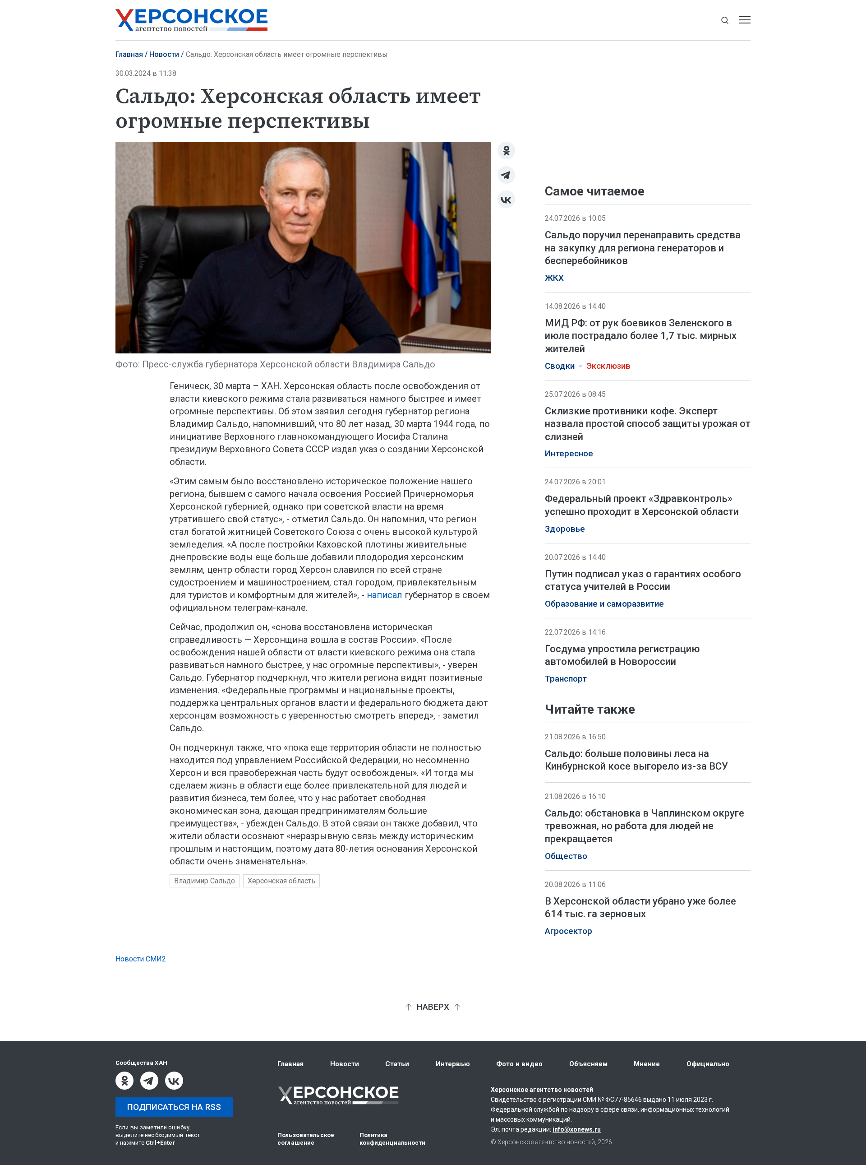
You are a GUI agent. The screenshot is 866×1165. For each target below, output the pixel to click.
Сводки (560, 366)
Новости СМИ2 (140, 959)
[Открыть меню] (745, 20)
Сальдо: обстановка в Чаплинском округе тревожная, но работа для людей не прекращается (644, 826)
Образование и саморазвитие (604, 604)
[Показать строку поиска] (724, 20)
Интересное (569, 454)
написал (386, 594)
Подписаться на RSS (174, 1107)
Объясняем (588, 1064)
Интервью (453, 1064)
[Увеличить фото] (303, 246)
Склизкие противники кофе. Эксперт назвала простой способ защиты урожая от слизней (648, 423)
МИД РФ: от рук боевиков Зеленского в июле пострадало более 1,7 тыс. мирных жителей (641, 335)
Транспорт (566, 679)
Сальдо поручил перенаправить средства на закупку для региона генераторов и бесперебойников (643, 247)
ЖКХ (554, 278)
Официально (707, 1064)
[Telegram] (506, 175)
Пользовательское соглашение (305, 1139)
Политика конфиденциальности (392, 1139)
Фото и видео (519, 1064)
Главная (129, 54)
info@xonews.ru (577, 1129)
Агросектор (568, 931)
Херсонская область (281, 881)
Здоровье (565, 529)
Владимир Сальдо (204, 881)
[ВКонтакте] (506, 199)
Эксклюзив (608, 366)
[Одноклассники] (506, 150)
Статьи (397, 1064)
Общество (566, 856)
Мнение (647, 1064)
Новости (164, 54)
